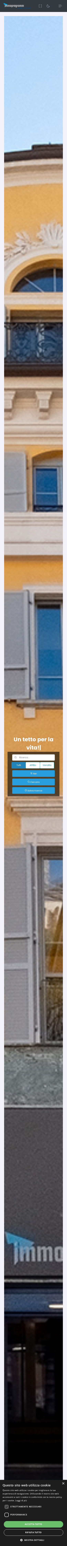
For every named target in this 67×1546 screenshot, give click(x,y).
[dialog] (33, 1513)
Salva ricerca (34, 790)
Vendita (47, 765)
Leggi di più (21, 1500)
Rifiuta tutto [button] (33, 1532)
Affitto (33, 765)
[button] (33, 1540)
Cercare (35, 782)
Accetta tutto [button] (33, 1524)
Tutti (18, 765)
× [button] (63, 1483)
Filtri (34, 773)
